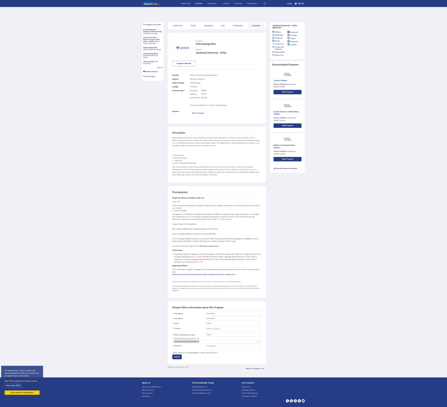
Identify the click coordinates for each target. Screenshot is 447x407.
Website (278, 32)
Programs (278, 38)
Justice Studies (280, 80)
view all (159, 67)
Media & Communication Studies (284, 146)
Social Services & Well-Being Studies (286, 113)
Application (279, 35)
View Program (287, 92)
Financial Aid (279, 52)
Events (277, 41)
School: (198, 50)
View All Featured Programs (285, 168)
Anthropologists (149, 76)
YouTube (293, 35)
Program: (199, 41)
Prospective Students (279, 48)
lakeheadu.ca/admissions (209, 246)
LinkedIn (293, 45)
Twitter (293, 38)
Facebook (294, 32)
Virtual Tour (279, 44)
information (194, 353)
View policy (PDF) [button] (13, 385)
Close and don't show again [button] (22, 392)
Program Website (184, 63)
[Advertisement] (223, 13)
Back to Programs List (255, 369)
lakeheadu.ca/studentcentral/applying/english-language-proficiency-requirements (203, 274)
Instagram (294, 42)
